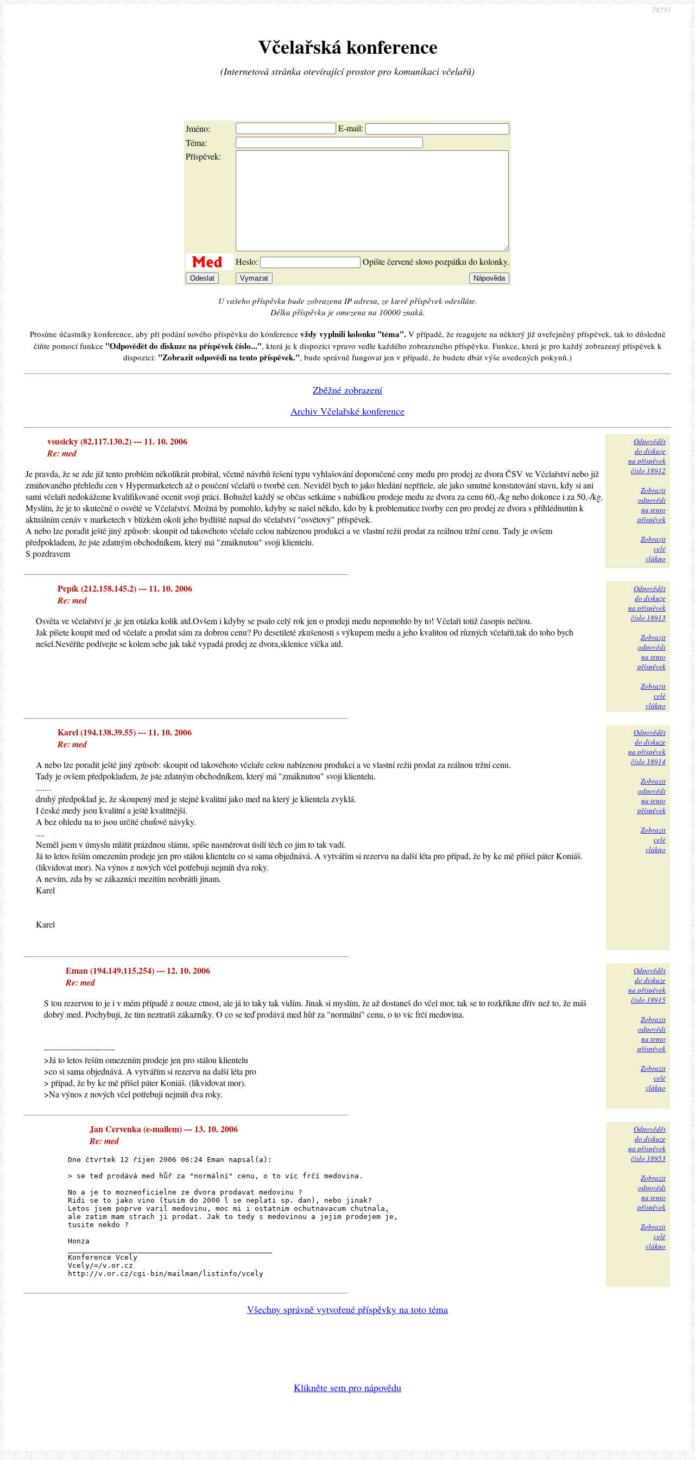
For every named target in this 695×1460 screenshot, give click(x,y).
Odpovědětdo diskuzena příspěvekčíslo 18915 (647, 985)
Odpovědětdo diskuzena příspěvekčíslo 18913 (647, 603)
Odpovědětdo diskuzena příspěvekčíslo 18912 (647, 455)
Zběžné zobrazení (347, 389)
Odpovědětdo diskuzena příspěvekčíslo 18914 (647, 746)
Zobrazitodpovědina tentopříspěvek (651, 504)
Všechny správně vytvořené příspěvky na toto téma (347, 1309)
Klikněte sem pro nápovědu (347, 1387)
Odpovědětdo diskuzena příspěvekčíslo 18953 (647, 1143)
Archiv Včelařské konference (347, 410)
